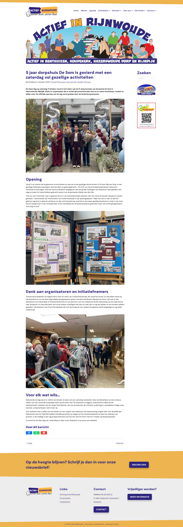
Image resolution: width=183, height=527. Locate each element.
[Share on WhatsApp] (36, 432)
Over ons (127, 10)
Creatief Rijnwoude (57, 82)
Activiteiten (103, 10)
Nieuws (84, 10)
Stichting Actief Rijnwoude (70, 494)
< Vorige (29, 443)
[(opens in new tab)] (146, 115)
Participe (87, 82)
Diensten (116, 10)
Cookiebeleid (65, 502)
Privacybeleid (65, 498)
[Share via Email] (44, 432)
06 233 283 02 (106, 494)
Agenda (92, 10)
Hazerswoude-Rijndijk (74, 82)
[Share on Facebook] (29, 432)
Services (151, 10)
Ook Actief (139, 10)
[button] (109, 10)
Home (76, 10)
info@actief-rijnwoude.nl (109, 498)
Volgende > (120, 443)
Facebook (97, 502)
